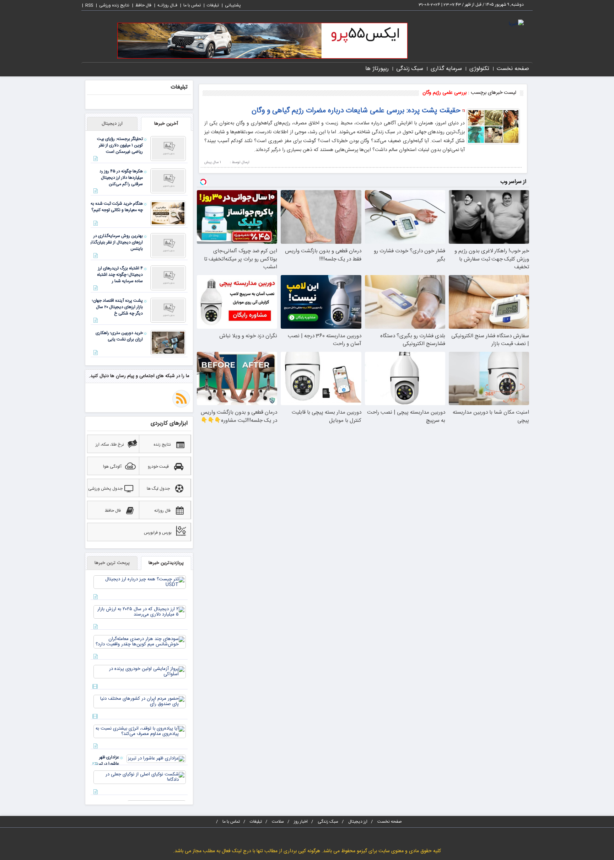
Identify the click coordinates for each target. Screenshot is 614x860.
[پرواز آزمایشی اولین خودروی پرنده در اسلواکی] (140, 672)
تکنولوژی (479, 69)
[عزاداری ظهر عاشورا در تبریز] (156, 759)
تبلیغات (213, 5)
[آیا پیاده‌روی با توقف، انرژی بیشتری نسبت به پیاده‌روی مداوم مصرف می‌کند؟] (140, 732)
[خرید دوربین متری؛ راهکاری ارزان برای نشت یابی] (168, 343)
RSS (89, 5)
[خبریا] (516, 24)
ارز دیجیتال (357, 821)
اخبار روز (301, 821)
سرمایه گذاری (446, 69)
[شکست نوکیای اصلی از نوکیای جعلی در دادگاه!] (140, 777)
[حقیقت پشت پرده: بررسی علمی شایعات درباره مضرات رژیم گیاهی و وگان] (493, 127)
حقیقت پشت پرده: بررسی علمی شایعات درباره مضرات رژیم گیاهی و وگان (356, 111)
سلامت (278, 821)
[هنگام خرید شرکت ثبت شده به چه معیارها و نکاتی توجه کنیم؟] (168, 213)
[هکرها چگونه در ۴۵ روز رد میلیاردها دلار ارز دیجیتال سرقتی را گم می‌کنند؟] (168, 181)
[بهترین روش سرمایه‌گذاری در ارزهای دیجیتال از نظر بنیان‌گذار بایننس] (168, 246)
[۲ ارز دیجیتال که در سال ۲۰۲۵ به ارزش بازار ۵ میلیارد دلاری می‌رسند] (140, 612)
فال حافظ (143, 5)
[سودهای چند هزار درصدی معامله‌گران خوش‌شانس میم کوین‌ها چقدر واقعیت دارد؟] (140, 642)
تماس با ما (192, 5)
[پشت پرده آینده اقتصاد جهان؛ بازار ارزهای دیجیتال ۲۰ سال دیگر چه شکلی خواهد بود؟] (168, 311)
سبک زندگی (409, 69)
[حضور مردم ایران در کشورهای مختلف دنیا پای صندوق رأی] (140, 702)
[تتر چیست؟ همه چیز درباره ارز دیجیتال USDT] (140, 582)
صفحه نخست (513, 69)
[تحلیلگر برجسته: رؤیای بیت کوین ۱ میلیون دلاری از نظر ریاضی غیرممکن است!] (168, 149)
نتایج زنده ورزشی (114, 5)
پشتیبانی (233, 5)
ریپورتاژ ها (377, 69)
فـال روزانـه (167, 5)
